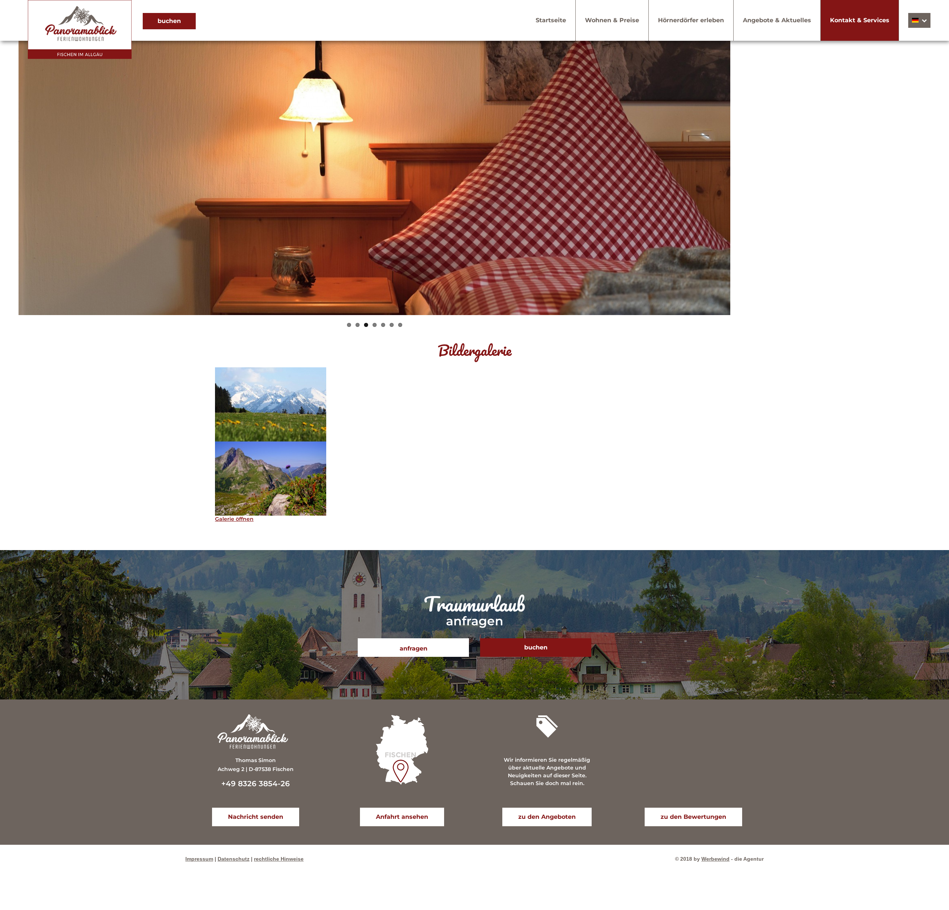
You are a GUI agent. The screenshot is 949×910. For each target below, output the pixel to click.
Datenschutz (233, 859)
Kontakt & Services (859, 20)
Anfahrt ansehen (402, 816)
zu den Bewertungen (693, 816)
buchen (169, 20)
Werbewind (715, 859)
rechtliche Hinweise (279, 859)
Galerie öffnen (234, 519)
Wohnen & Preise (612, 20)
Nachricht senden (255, 816)
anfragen (413, 648)
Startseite (551, 20)
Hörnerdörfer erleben (691, 20)
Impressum (199, 859)
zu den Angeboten (547, 816)
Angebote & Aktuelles (777, 20)
